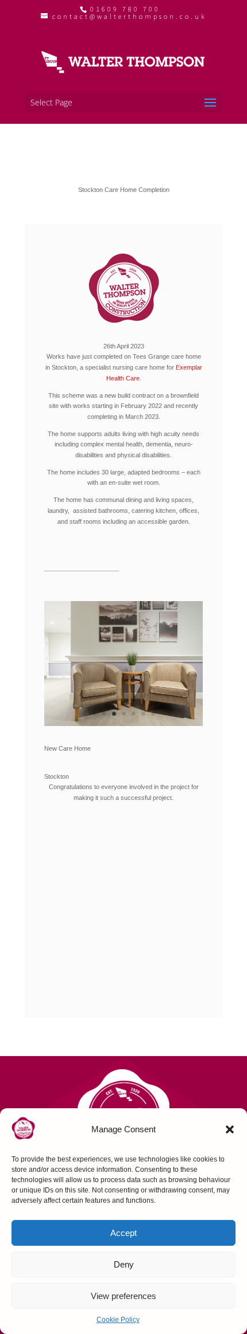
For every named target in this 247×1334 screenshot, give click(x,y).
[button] (230, 1129)
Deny (124, 1264)
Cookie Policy (118, 1320)
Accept (123, 1233)
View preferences (123, 1296)
